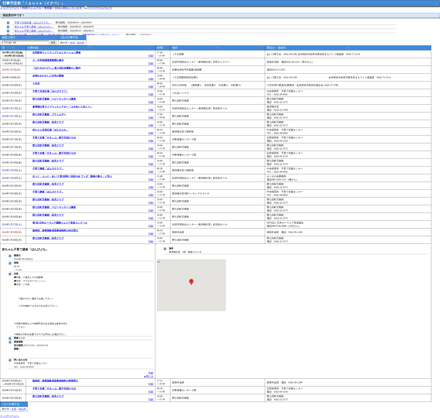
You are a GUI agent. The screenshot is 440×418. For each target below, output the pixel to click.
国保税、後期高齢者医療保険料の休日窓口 (55, 230)
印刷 (150, 55)
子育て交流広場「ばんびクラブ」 (32, 22)
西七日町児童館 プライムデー (49, 114)
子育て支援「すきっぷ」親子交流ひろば (54, 137)
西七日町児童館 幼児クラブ (48, 122)
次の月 (80, 42)
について (106, 7)
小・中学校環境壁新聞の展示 (48, 60)
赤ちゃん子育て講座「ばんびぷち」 (33, 26)
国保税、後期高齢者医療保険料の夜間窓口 (55, 380)
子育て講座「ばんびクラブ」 (48, 168)
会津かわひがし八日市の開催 (48, 75)
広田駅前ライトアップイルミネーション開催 (56, 52)
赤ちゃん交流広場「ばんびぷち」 (50, 129)
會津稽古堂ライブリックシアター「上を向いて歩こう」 (62, 106)
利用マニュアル (31, 7)
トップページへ (9, 7)
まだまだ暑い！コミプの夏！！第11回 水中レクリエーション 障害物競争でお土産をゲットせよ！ (67, 35)
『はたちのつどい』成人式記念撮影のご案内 (56, 68)
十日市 (36, 83)
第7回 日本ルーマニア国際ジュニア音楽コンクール (59, 222)
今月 (72, 42)
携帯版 (48, 7)
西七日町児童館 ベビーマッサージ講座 (54, 98)
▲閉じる (148, 376)
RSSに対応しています (68, 7)
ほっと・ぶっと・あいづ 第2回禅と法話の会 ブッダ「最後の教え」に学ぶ (72, 176)
